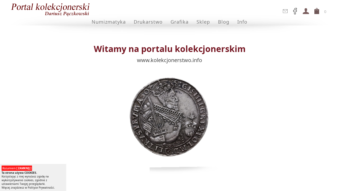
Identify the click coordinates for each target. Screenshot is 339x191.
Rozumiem (16, 168)
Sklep (203, 22)
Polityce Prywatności (41, 187)
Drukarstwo (148, 22)
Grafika (180, 22)
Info (242, 22)
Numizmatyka (109, 22)
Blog (223, 22)
